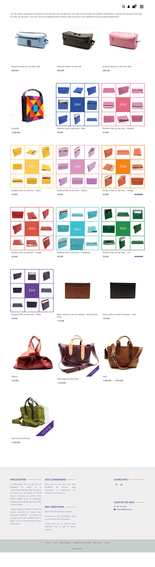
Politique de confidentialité (82, 543)
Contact (106, 543)
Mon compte (97, 543)
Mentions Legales (65, 543)
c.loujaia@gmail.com (124, 509)
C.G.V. (55, 543)
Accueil (48, 543)
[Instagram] (121, 484)
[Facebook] (116, 484)
